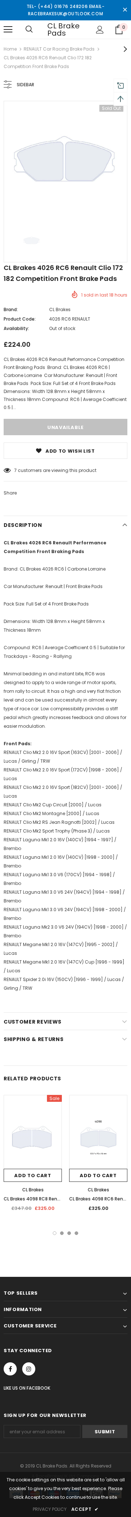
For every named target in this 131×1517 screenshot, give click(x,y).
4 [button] (76, 1233)
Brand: (11, 309)
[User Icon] (100, 29)
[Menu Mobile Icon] (8, 29)
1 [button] (54, 1233)
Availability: (16, 328)
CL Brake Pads (63, 29)
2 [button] (62, 1233)
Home (10, 49)
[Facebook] (10, 1368)
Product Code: (20, 319)
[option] (65, 163)
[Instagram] (28, 1368)
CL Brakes (60, 309)
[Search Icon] (29, 29)
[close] (124, 10)
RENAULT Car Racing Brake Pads (59, 49)
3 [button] (69, 1233)
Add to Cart (32, 1175)
